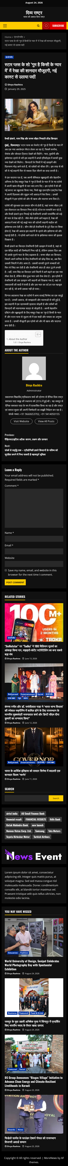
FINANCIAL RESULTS (36, 819)
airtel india (11, 813)
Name (9, 533)
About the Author (18, 339)
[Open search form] (38, 26)
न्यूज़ (19, 698)
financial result (14, 819)
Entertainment (28, 694)
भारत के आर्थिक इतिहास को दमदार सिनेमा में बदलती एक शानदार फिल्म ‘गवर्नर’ (32, 773)
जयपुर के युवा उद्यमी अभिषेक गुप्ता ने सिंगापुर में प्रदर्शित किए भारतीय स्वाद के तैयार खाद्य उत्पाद (32, 1023)
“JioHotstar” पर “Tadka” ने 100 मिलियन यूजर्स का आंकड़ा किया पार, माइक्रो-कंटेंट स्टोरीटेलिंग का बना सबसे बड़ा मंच (33, 650)
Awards (11, 1129)
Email (9, 545)
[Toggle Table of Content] (36, 334)
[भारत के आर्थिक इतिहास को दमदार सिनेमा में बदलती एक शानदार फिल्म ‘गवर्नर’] (34, 747)
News (20, 1129)
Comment (12, 485)
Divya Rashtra (15, 84)
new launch (37, 825)
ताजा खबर (11, 698)
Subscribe (58, 25)
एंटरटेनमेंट (9, 57)
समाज (26, 698)
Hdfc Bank (55, 819)
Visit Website (21, 421)
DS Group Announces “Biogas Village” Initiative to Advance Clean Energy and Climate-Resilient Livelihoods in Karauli (34, 1081)
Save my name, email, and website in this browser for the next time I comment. (32, 572)
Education (13, 952)
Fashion (24, 952)
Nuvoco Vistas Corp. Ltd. (18, 831)
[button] (5, 25)
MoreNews (50, 1158)
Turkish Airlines (42, 837)
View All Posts (46, 421)
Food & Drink (37, 1013)
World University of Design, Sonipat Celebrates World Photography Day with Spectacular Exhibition (32, 965)
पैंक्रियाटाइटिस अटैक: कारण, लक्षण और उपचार (26, 437)
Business (12, 1013)
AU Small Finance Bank (32, 813)
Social (40, 694)
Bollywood (13, 694)
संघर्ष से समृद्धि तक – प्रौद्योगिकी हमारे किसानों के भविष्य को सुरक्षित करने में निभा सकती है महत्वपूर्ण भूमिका (31, 450)
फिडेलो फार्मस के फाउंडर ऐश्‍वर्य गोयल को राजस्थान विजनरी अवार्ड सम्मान (30, 1140)
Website (9, 558)
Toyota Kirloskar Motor (18, 837)
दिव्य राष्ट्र (34, 12)
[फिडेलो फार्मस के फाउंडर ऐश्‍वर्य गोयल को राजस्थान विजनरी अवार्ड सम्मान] (34, 1114)
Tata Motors (54, 831)
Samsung (39, 831)
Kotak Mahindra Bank (17, 825)
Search (9, 789)
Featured (23, 1013)
